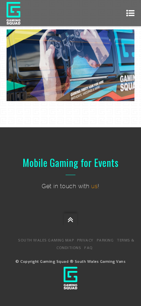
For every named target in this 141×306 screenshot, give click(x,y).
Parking (105, 240)
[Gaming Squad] (13, 12)
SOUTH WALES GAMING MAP (46, 240)
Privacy (85, 240)
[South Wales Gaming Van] (70, 285)
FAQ (88, 247)
